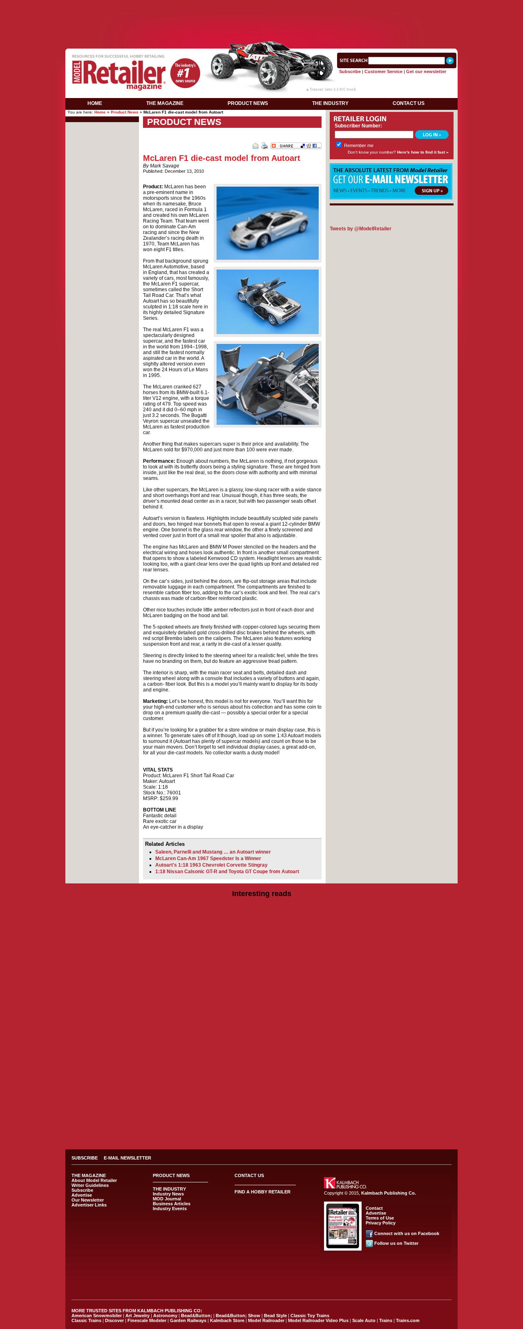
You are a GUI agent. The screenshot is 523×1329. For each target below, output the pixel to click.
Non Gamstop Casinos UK (261, 913)
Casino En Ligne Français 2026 (261, 1113)
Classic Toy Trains (310, 1315)
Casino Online (262, 1124)
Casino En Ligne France (261, 1096)
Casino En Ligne (261, 1119)
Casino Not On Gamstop (120, 5)
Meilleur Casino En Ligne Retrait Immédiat (261, 1016)
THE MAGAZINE (164, 103)
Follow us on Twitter (396, 1243)
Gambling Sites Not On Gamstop (261, 1050)
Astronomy (165, 1315)
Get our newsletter (426, 71)
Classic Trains (86, 1320)
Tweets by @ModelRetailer (360, 229)
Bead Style (275, 1315)
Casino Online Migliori (262, 1061)
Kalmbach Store (227, 1320)
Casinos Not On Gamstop (401, 5)
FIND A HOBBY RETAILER (263, 1191)
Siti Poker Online (261, 1136)
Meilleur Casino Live (179, 5)
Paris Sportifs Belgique (261, 1073)
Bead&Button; (196, 1315)
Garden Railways (188, 1320)
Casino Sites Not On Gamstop (261, 953)
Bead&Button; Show (238, 1315)
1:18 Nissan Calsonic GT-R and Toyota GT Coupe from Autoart (227, 871)
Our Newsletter (88, 1199)
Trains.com (408, 1320)
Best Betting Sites (262, 970)
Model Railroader (266, 1320)
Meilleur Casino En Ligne (261, 1010)
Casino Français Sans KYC (261, 1130)
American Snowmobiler (97, 1315)
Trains (385, 1320)
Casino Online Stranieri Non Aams (261, 947)
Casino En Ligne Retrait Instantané (252, 5)
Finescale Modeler (146, 1320)
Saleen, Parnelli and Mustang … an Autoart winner (213, 852)
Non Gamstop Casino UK (261, 958)
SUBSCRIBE (85, 1157)
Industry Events (170, 1208)
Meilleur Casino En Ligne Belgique (261, 1078)
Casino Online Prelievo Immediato (261, 918)
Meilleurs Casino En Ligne (262, 1107)
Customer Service (383, 71)
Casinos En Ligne (261, 1021)
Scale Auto (363, 1320)
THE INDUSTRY (330, 103)
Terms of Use (380, 1217)
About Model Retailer (94, 1180)
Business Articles (171, 1203)
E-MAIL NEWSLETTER (127, 1157)
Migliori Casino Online (262, 930)
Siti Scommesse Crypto (261, 1084)
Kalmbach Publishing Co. (388, 1193)
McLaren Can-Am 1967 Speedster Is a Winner (208, 858)
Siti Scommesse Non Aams (332, 5)
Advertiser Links (89, 1204)
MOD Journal (167, 1198)
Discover (114, 1320)
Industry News (168, 1193)
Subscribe (350, 71)
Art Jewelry (137, 1315)
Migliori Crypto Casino (261, 1101)
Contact (374, 1208)
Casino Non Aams (262, 1044)
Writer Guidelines (90, 1185)
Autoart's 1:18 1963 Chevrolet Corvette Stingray (211, 865)
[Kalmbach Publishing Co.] (345, 1186)
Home (100, 112)
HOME (94, 103)
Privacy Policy (381, 1222)
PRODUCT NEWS (248, 103)
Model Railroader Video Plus (318, 1320)
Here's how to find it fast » (423, 152)
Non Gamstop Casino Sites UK (261, 964)
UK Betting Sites (261, 1004)
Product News (125, 112)
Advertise (82, 1195)
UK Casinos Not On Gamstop (261, 987)
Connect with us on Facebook (406, 1233)
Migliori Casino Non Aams (262, 1056)
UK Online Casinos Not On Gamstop (261, 936)
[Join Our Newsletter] (391, 198)
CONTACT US (409, 103)
